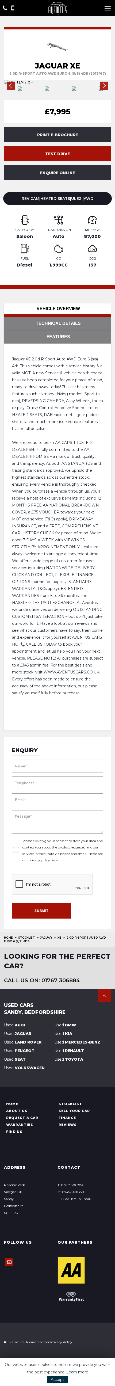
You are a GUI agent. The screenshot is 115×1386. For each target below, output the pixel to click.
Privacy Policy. (61, 1342)
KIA (63, 1033)
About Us (17, 1111)
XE (59, 937)
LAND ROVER (22, 1042)
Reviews (68, 1125)
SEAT (15, 1059)
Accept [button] (57, 1379)
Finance (67, 1118)
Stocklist (26, 937)
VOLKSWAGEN (24, 1067)
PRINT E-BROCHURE (57, 134)
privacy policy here (43, 860)
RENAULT (69, 1050)
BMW (65, 1025)
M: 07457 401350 (70, 1192)
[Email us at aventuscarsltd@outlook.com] (9, 1262)
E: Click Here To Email (74, 1199)
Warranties (19, 1125)
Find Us (14, 1132)
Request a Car (22, 1118)
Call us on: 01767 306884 (42, 980)
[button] (104, 995)
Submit (41, 911)
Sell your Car (74, 1111)
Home (8, 937)
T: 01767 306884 (70, 1185)
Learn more (77, 1372)
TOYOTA (68, 1059)
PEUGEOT (19, 1050)
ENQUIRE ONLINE (57, 172)
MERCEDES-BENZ (77, 1042)
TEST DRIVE (57, 153)
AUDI (14, 1025)
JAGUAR (46, 937)
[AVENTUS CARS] (58, 8)
